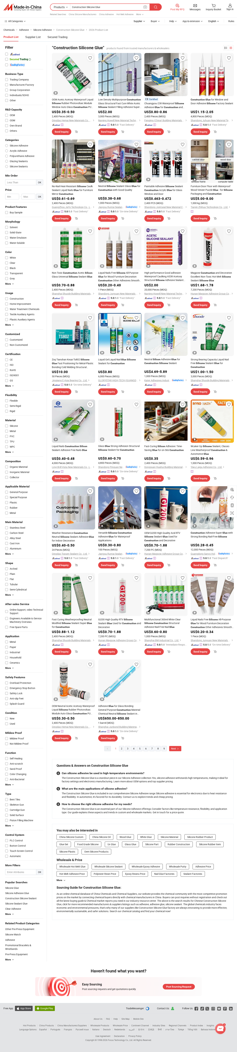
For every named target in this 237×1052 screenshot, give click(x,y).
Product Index (196, 1025)
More (59, 880)
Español (43, 1029)
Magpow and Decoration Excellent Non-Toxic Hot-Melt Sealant (211, 276)
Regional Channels (177, 1025)
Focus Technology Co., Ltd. (120, 1040)
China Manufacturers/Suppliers (72, 1025)
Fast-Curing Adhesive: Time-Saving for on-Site (164, 448)
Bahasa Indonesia (209, 1029)
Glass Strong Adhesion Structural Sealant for (119, 447)
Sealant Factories (192, 873)
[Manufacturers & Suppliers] (22, 7)
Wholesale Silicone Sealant (108, 866)
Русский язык (82, 1029)
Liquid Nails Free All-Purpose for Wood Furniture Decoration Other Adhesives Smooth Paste (118, 276)
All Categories (15, 21)
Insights (210, 1025)
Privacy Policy (135, 1036)
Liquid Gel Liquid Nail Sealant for (117, 361)
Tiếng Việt (192, 1029)
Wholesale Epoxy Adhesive (146, 866)
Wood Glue (125, 837)
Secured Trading (57, 37)
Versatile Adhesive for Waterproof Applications (115, 536)
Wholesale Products (99, 1025)
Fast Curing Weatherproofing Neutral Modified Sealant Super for (72, 623)
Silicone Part (152, 844)
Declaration (119, 1036)
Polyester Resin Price (105, 873)
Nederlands (119, 1029)
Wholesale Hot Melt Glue (72, 866)
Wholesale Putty (177, 866)
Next (174, 748)
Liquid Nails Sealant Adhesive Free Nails (69, 448)
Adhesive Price (203, 866)
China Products (46, 1025)
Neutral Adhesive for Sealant (162, 361)
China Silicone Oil (101, 837)
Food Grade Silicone (88, 844)
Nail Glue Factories (164, 873)
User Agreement (102, 1036)
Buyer (154, 21)
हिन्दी (160, 1029)
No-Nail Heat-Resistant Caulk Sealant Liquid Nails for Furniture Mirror (72, 190)
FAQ (108, 1018)
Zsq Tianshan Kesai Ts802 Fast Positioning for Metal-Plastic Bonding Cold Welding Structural (72, 363)
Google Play (45, 1008)
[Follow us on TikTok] (202, 1008)
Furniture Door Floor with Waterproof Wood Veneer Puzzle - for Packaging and (212, 190)
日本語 (151, 1029)
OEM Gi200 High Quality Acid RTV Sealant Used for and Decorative (162, 536)
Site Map (125, 1018)
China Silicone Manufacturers (82, 14)
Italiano (95, 1029)
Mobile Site (138, 1018)
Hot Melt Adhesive (124, 14)
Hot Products (29, 1025)
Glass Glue (130, 844)
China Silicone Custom (71, 837)
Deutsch (107, 1029)
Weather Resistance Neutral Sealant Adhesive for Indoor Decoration (73, 536)
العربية (131, 1029)
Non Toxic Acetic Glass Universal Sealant (72, 274)
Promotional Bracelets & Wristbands (18, 947)
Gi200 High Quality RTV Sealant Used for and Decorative (119, 623)
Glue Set (63, 844)
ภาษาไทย (169, 1029)
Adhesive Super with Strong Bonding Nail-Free (212, 534)
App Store (24, 1008)
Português (55, 1029)
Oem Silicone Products (96, 851)
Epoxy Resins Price (135, 873)
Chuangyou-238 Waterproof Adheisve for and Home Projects (164, 105)
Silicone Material (169, 837)
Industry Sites (159, 1025)
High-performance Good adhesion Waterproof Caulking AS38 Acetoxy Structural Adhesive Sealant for (164, 276)
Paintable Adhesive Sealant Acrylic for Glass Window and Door (163, 190)
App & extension (191, 21)
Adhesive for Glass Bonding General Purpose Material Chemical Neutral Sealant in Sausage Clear (119, 710)
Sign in (230, 9)
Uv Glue (112, 844)
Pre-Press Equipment (16, 954)
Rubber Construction (179, 844)
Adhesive (10, 939)
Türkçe (181, 1029)
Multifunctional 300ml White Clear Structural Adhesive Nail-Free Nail (162, 623)
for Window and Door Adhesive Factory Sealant (212, 101)
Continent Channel (140, 1025)
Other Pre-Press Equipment (19, 929)
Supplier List (33, 37)
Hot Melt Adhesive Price (72, 873)
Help (171, 21)
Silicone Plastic (67, 851)
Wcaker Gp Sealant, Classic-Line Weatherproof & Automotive (210, 450)
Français (68, 1029)
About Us (98, 1018)
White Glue (146, 837)
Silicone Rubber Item (210, 844)
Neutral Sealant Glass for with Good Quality (119, 187)
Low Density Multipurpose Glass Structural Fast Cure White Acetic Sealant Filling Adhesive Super (119, 103)
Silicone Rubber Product (200, 837)
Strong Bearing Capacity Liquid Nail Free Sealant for (210, 363)
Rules (231, 21)
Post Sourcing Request (178, 986)
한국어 (141, 1029)
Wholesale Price (120, 1025)
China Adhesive (106, 14)
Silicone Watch (13, 934)
